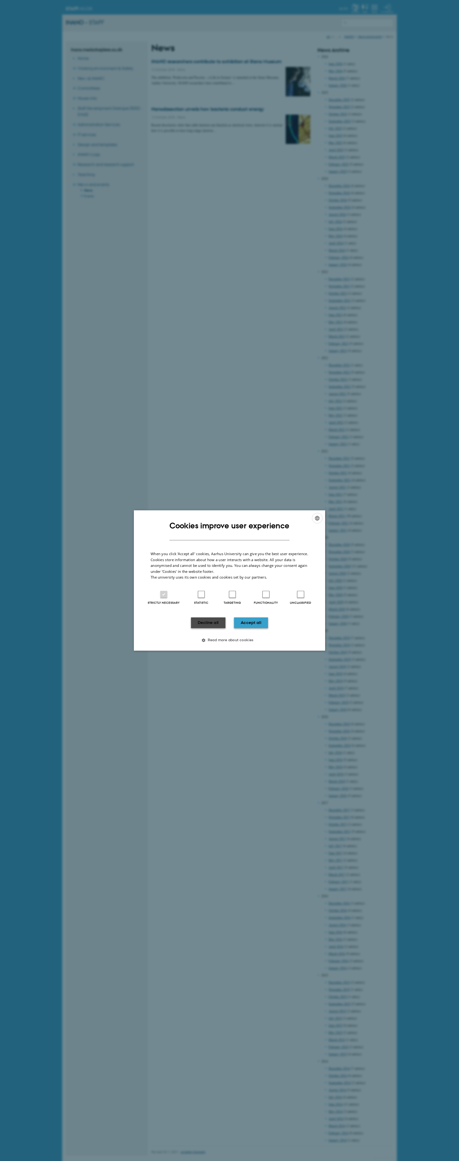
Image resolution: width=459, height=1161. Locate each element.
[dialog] (229, 580)
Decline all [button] (208, 622)
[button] (229, 640)
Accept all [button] (251, 622)
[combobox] (317, 518)
